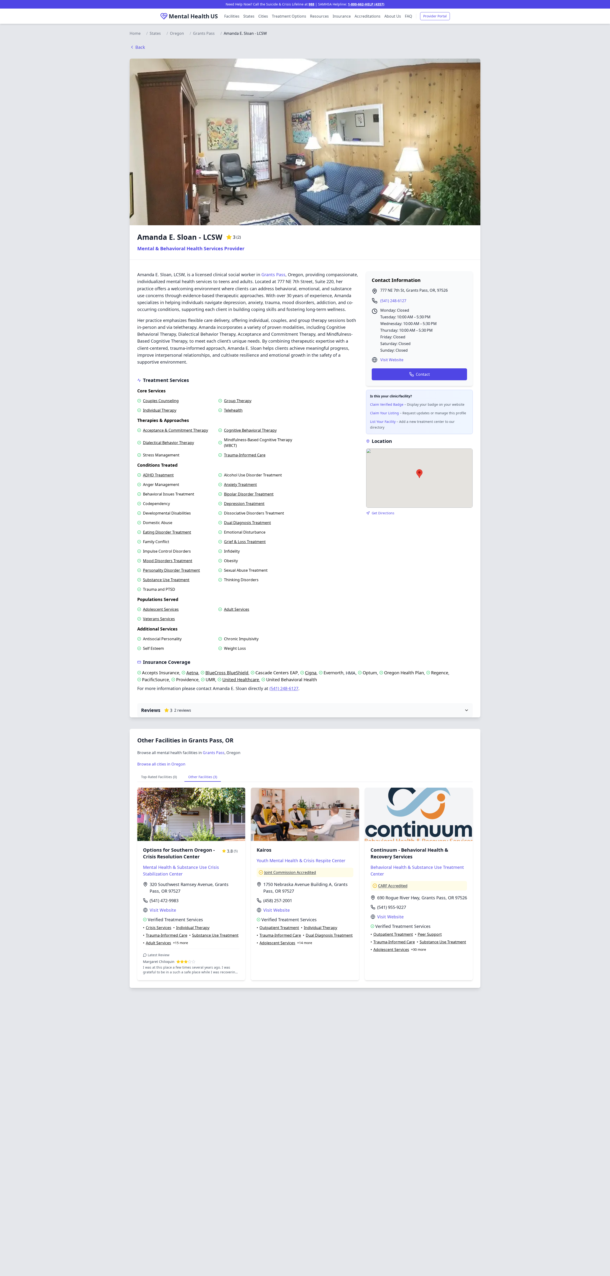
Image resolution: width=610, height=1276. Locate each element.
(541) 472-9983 (164, 900)
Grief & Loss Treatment (245, 541)
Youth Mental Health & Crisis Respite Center (301, 860)
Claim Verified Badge (386, 404)
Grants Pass (204, 33)
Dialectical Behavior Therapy (168, 442)
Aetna (192, 673)
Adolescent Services (161, 609)
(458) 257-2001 (277, 900)
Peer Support (430, 934)
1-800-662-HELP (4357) (366, 4)
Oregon (177, 33)
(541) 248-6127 (393, 300)
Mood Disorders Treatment (167, 560)
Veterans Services (159, 618)
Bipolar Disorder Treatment (249, 494)
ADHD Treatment (158, 475)
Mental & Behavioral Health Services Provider (190, 248)
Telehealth (233, 410)
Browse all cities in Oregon (161, 764)
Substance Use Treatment (166, 579)
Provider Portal (435, 16)
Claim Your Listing (384, 413)
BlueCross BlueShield (226, 673)
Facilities (231, 16)
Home (135, 33)
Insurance (342, 16)
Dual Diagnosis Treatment (247, 522)
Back (140, 47)
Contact (423, 374)
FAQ (408, 16)
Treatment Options (289, 16)
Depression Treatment (244, 503)
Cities (263, 16)
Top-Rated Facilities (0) (159, 777)
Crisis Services (158, 927)
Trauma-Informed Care (244, 455)
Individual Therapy (159, 410)
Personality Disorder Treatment (171, 570)
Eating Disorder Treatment (167, 532)
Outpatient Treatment (279, 927)
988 (311, 4)
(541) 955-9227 (391, 907)
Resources (319, 16)
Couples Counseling (161, 400)
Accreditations (368, 16)
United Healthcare (240, 679)
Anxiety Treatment (240, 484)
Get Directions (383, 513)
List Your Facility (383, 421)
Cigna (310, 673)
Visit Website (391, 359)
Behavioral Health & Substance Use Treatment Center (417, 870)
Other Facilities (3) (202, 777)
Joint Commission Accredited (290, 872)
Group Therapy (237, 400)
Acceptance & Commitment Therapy (175, 430)
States (248, 16)
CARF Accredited (392, 885)
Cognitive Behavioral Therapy (250, 430)
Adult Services (236, 609)
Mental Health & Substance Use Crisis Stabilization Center (181, 870)
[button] (419, 473)
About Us (392, 16)
